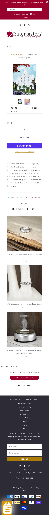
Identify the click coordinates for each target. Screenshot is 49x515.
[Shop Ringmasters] (24, 35)
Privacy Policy (24, 418)
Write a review (24, 378)
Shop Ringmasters (22, 488)
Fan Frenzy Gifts (24, 407)
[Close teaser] (13, 500)
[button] (7, 508)
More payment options (24, 152)
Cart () (36, 14)
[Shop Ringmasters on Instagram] (28, 25)
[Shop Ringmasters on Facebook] (24, 25)
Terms (24, 421)
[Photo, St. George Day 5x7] (24, 79)
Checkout (24, 17)
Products (21, 54)
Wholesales (24, 411)
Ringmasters (24, 414)
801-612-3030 (14, 14)
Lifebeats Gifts (24, 403)
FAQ (24, 428)
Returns (24, 425)
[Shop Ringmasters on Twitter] (20, 25)
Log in (25, 14)
